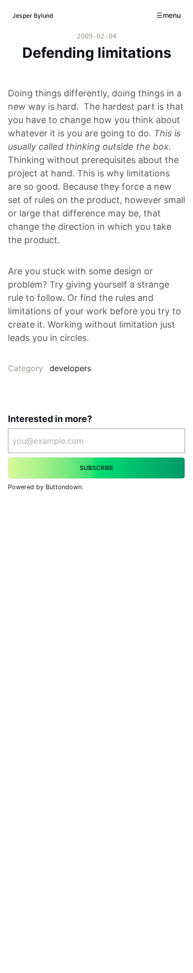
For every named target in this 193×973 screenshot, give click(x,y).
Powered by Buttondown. (45, 487)
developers (70, 368)
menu (172, 15)
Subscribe (96, 467)
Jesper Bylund (32, 15)
